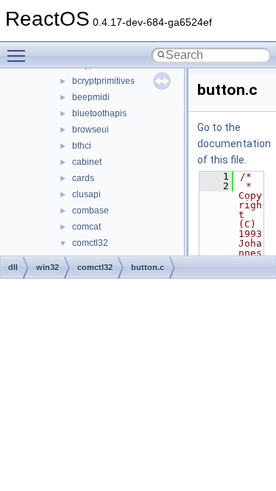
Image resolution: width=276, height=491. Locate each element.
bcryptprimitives (103, 81)
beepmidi (91, 97)
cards (83, 178)
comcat (86, 227)
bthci (81, 146)
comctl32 (90, 243)
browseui (90, 129)
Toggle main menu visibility (19, 55)
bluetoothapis (99, 113)
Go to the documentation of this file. (234, 143)
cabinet (87, 162)
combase (90, 210)
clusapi (86, 194)
